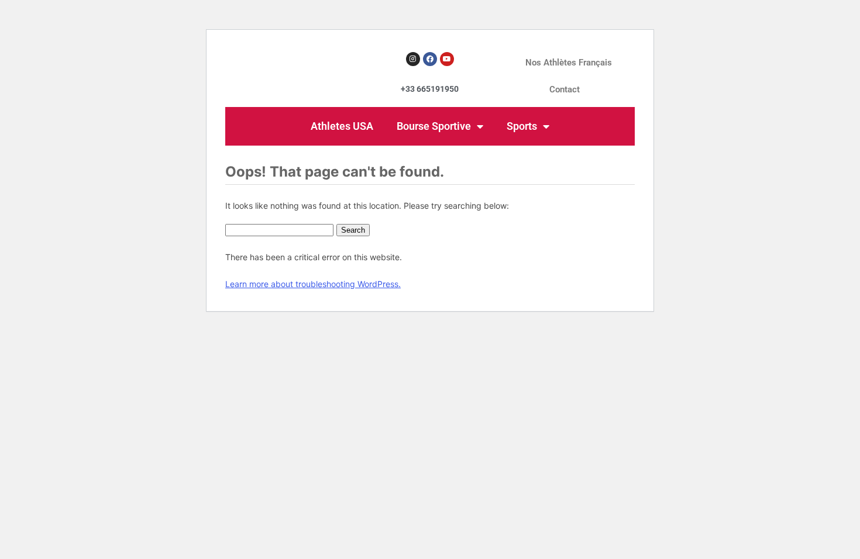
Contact (564, 89)
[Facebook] (430, 59)
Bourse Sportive (434, 126)
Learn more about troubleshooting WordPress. (313, 284)
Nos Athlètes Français (568, 62)
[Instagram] (413, 59)
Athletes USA (342, 126)
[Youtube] (447, 59)
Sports (522, 126)
